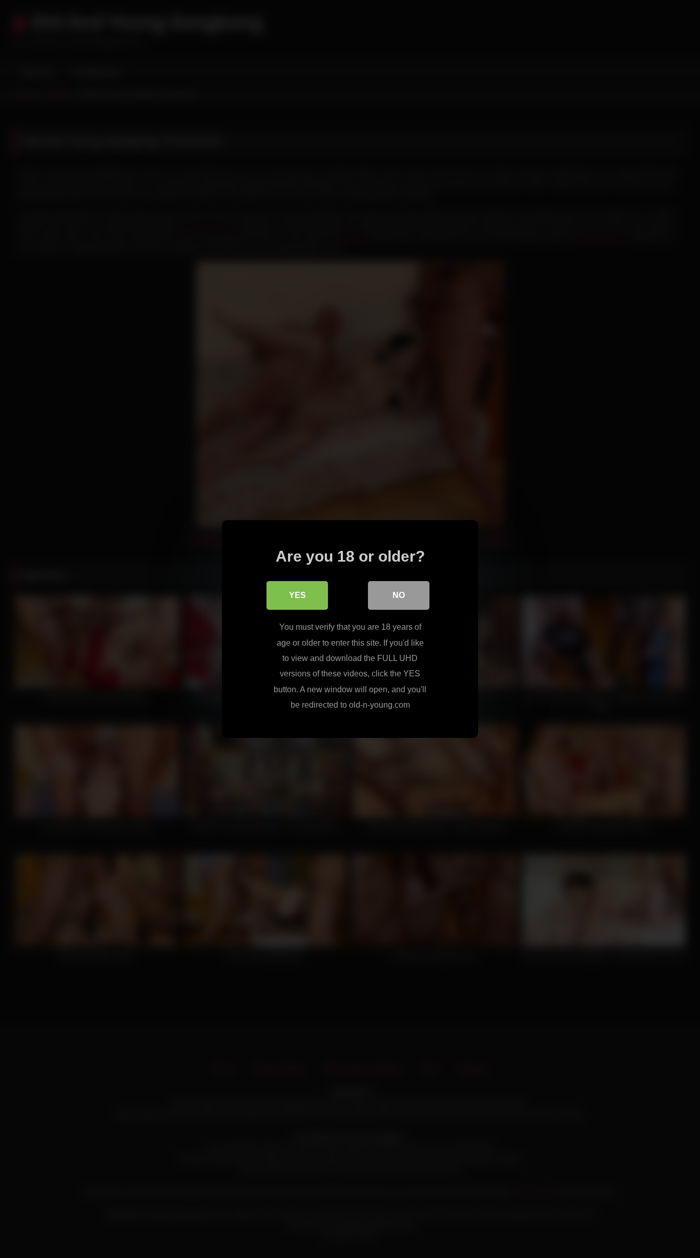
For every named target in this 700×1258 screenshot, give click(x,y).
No (399, 595)
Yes (297, 595)
